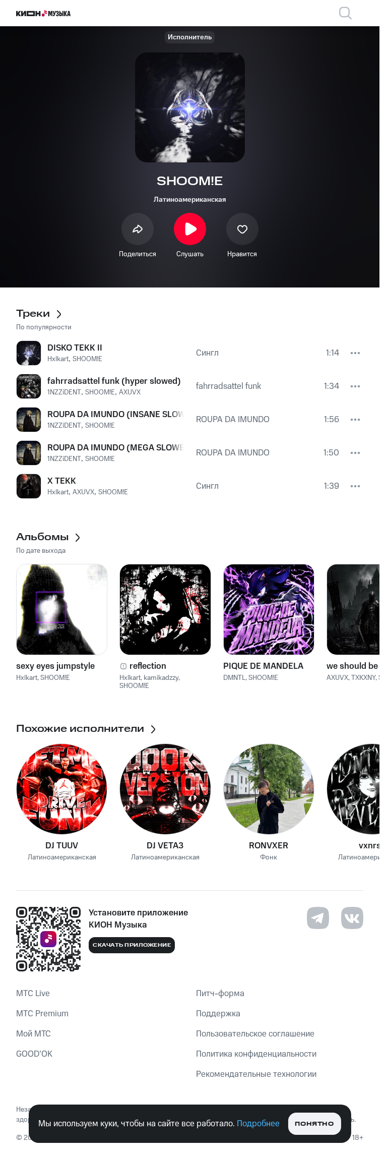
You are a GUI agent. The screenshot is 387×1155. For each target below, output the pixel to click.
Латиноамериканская (190, 200)
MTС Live (33, 994)
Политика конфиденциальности (256, 1054)
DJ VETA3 (165, 846)
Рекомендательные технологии (256, 1074)
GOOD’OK (34, 1054)
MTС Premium (42, 1014)
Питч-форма (220, 994)
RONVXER (268, 846)
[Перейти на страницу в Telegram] (318, 918)
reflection (148, 666)
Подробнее (258, 1124)
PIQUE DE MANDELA (263, 666)
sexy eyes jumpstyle (55, 666)
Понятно (314, 1124)
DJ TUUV (61, 846)
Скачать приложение (132, 945)
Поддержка (218, 1014)
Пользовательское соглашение (255, 1034)
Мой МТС (33, 1034)
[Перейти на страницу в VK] (352, 918)
